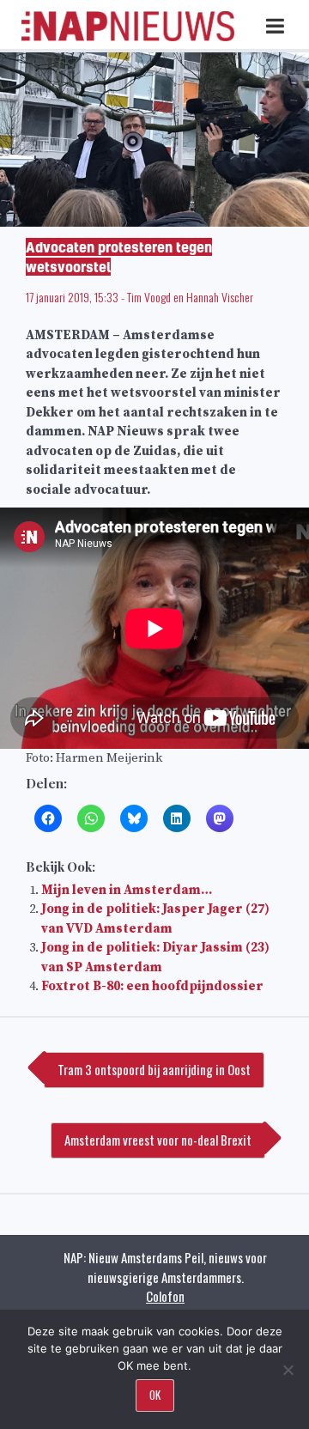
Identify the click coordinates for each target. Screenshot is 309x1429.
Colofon (165, 1295)
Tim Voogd (149, 297)
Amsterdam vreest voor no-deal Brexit (157, 1139)
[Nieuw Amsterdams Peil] (127, 37)
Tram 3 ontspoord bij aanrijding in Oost (154, 1069)
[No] (287, 1369)
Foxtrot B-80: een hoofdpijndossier (152, 986)
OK (155, 1394)
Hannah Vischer (219, 297)
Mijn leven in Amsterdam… (126, 890)
